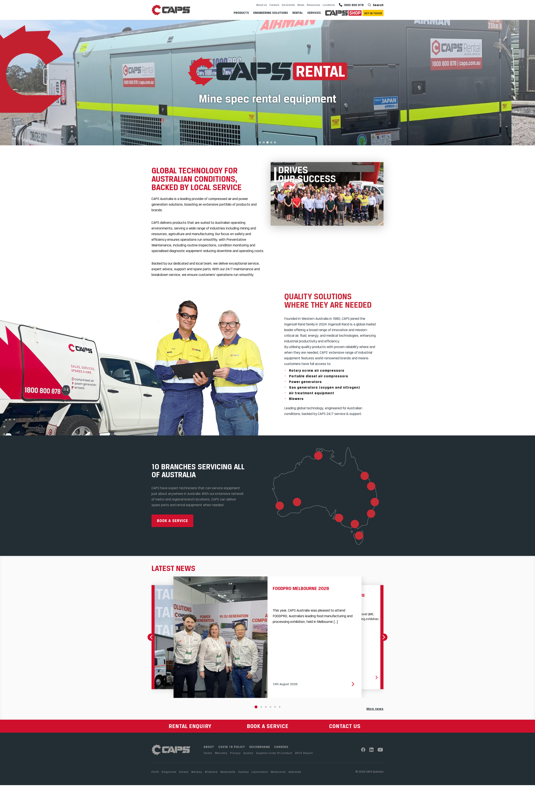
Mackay (196, 771)
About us (261, 4)
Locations (329, 4)
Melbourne (278, 771)
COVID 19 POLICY (231, 747)
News (300, 4)
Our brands (288, 4)
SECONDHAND (259, 747)
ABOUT (209, 747)
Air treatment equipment (311, 393)
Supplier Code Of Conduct (274, 753)
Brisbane (211, 771)
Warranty (221, 753)
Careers (274, 4)
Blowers (296, 399)
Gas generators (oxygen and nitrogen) (324, 387)
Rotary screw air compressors (316, 370)
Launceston (260, 771)
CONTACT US (344, 726)
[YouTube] (380, 749)
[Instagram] (371, 749)
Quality (248, 753)
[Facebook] (363, 749)
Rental (297, 13)
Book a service (172, 520)
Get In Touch (373, 13)
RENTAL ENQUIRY (190, 726)
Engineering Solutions (270, 13)
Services (314, 13)
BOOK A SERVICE (267, 726)
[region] (267, 82)
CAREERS (281, 747)
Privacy (235, 753)
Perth (155, 771)
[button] (267, 82)
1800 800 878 (354, 5)
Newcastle (228, 771)
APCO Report (304, 753)
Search (377, 5)
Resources (313, 4)
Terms (208, 753)
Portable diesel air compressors (318, 376)
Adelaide (295, 771)
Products (241, 13)
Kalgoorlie (169, 771)
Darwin (184, 771)
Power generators (305, 382)
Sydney (243, 771)
